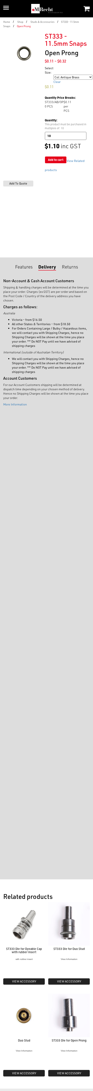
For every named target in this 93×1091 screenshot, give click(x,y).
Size (48, 77)
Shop (20, 21)
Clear (57, 82)
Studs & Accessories (42, 21)
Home (6, 21)
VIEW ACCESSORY (24, 981)
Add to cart (55, 160)
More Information (15, 404)
